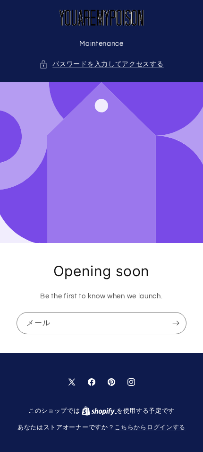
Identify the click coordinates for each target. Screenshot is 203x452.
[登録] (175, 323)
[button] (101, 64)
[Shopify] (99, 411)
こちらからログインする (150, 427)
